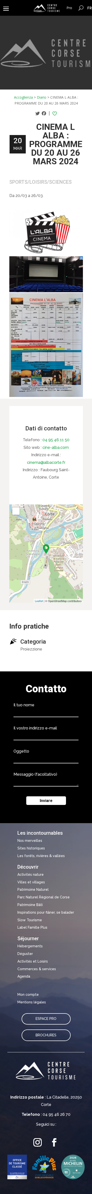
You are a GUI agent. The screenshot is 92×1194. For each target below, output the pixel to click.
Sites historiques (31, 848)
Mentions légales (31, 1002)
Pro (69, 7)
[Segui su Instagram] (37, 1142)
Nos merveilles (29, 841)
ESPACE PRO (46, 1019)
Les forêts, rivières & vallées (41, 856)
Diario (41, 97)
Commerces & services (36, 969)
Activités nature (30, 875)
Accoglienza (23, 97)
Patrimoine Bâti (30, 905)
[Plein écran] (16, 511)
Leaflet (39, 601)
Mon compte (28, 995)
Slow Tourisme (29, 920)
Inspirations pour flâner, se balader (45, 912)
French (89, 7)
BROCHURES (46, 1035)
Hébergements (30, 946)
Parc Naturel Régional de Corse (43, 897)
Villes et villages (31, 882)
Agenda (23, 976)
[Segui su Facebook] (54, 1142)
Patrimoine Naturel (33, 890)
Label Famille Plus (32, 927)
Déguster (25, 954)
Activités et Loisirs (32, 961)
